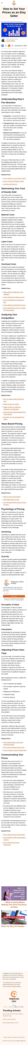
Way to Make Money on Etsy (10, 1022)
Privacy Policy (21, 1037)
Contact (14, 1037)
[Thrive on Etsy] (14, 3)
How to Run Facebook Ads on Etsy (13, 747)
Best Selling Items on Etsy (11, 499)
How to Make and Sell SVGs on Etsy (14, 305)
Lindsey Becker (10, 41)
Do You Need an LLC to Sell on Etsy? (14, 178)
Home (2, 21)
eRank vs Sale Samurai (9, 1019)
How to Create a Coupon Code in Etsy (14, 750)
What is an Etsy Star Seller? (11, 496)
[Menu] (2, 3)
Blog (5, 21)
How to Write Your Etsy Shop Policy (14, 834)
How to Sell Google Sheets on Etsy (14, 297)
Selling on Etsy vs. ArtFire (11, 404)
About (9, 1037)
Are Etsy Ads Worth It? (10, 184)
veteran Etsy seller (8, 984)
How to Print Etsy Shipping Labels (13, 181)
